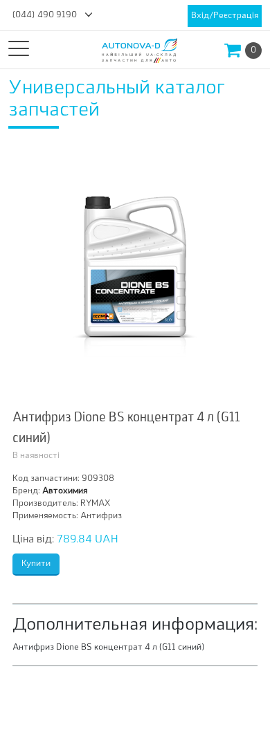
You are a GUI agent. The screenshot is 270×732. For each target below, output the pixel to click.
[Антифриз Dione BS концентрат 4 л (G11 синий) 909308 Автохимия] (135, 272)
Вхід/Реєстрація (224, 16)
